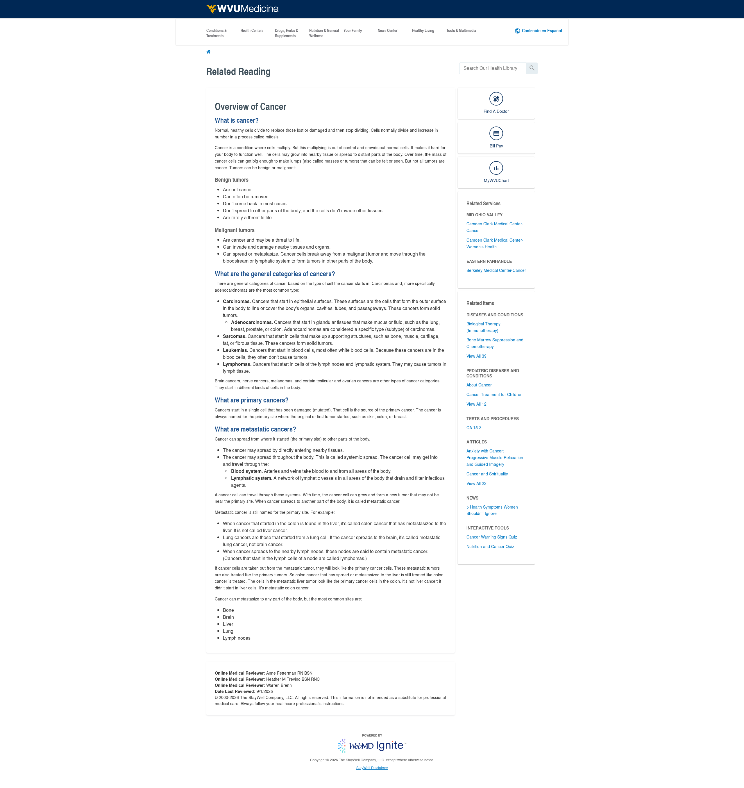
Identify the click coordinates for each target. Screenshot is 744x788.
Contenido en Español (542, 30)
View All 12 (476, 404)
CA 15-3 (474, 427)
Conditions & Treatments (216, 33)
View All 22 (476, 483)
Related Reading (238, 71)
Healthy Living (423, 30)
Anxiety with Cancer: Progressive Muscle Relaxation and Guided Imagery (494, 457)
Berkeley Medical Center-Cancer (496, 270)
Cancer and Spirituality (487, 474)
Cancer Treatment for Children (494, 394)
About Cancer (479, 385)
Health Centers (252, 30)
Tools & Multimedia (461, 30)
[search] (493, 68)
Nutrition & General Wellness (324, 33)
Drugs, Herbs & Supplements (286, 33)
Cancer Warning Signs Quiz (491, 537)
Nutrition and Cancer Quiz (490, 546)
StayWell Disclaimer (372, 767)
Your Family (353, 30)
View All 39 (476, 356)
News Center (387, 30)
